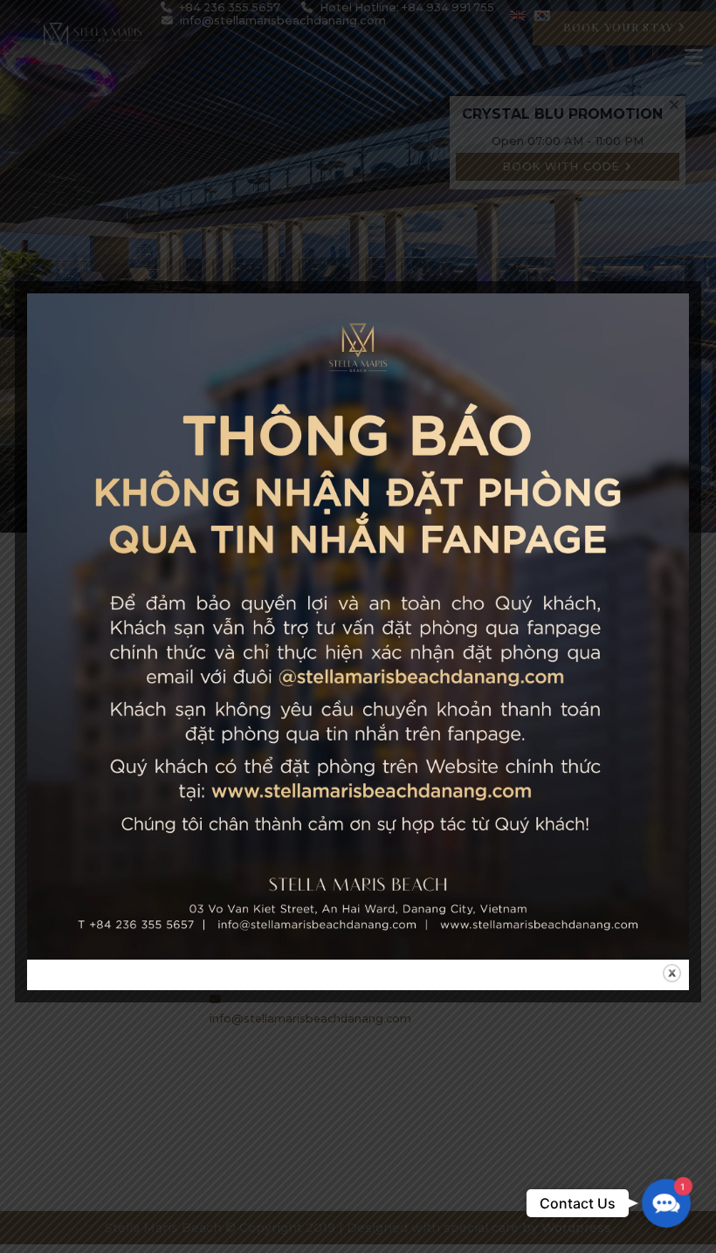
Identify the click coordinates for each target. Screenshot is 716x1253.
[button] (666, 1203)
